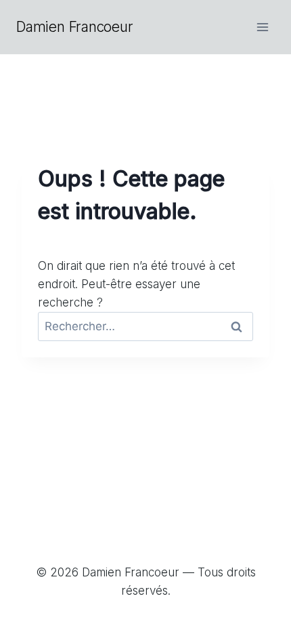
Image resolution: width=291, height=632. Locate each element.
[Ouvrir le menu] (262, 26)
